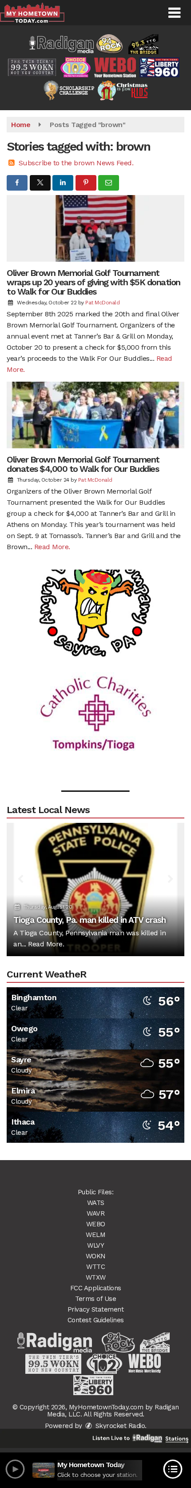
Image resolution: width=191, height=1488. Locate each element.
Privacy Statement (96, 1309)
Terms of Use (95, 1299)
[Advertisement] (95, 589)
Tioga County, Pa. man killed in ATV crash (89, 920)
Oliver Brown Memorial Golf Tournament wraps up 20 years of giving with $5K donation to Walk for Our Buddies (93, 282)
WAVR (95, 1213)
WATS (95, 1203)
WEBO (95, 1224)
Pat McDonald (102, 302)
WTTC (95, 1267)
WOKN (96, 1256)
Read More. (52, 547)
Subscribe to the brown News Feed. (76, 163)
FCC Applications (95, 1288)
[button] (174, 13)
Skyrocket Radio (119, 1426)
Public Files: (96, 1192)
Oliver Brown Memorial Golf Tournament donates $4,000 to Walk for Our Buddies (83, 464)
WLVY (95, 1245)
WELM (95, 1235)
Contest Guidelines (96, 1320)
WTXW (96, 1277)
